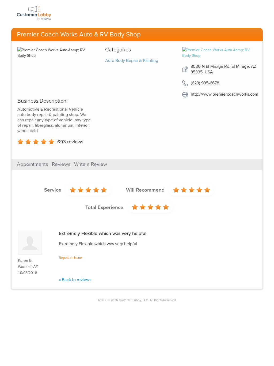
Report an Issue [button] (70, 258)
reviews (70, 142)
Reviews (61, 164)
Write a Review (90, 164)
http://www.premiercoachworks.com (224, 94)
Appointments (32, 164)
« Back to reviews (75, 279)
